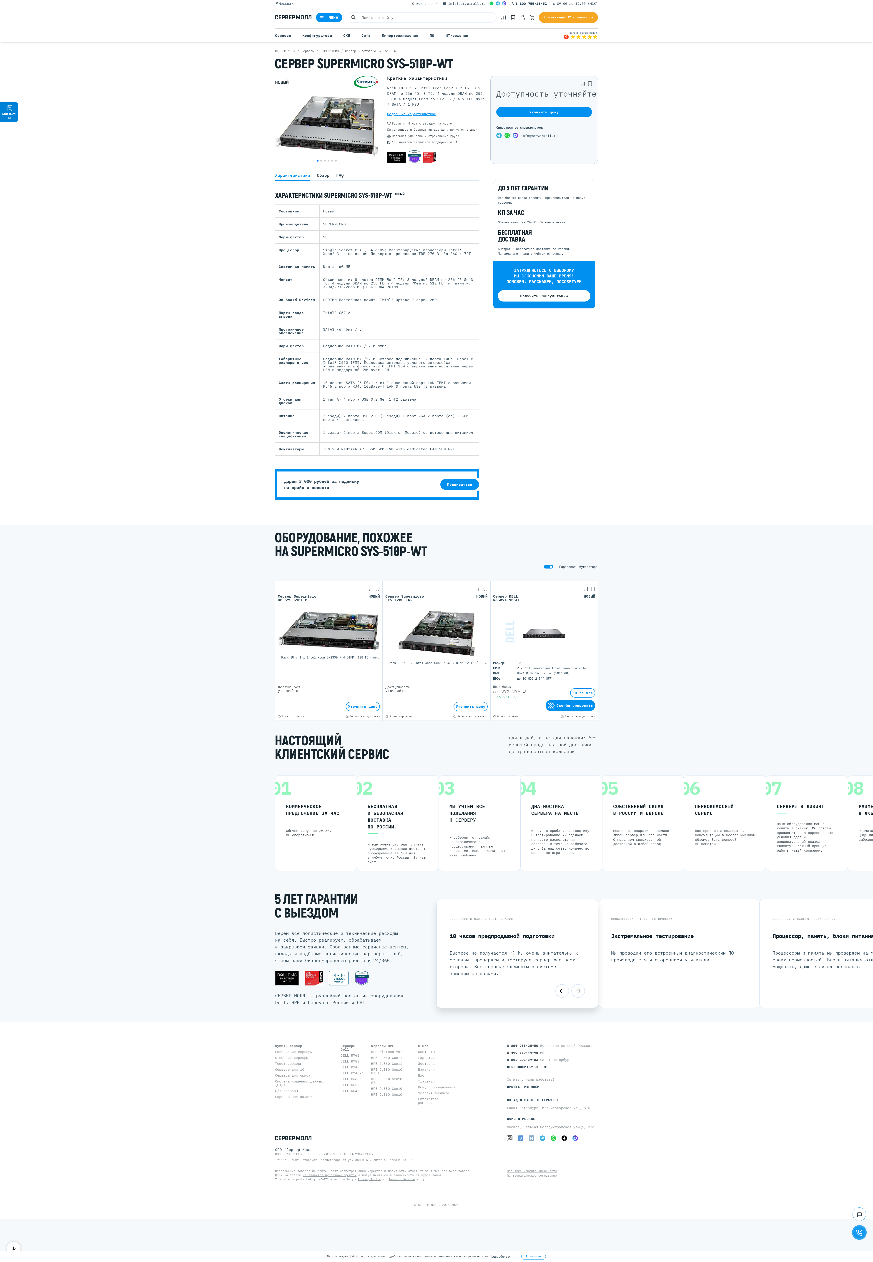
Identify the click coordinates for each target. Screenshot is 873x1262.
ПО (432, 35)
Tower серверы (288, 1063)
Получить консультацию (544, 296)
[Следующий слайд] (578, 991)
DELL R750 (350, 1061)
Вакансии (426, 1069)
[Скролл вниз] (13, 1248)
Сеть (366, 35)
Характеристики (292, 175)
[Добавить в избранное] (590, 83)
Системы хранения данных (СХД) (299, 1083)
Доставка (426, 1063)
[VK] (520, 1138)
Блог (422, 1075)
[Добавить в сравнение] (583, 83)
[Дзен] (564, 1138)
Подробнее (499, 1256)
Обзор (323, 175)
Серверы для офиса (292, 1075)
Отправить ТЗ (9, 116)
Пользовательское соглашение (532, 1175)
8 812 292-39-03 (523, 1059)
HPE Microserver (386, 1052)
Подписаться (459, 484)
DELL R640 (350, 1091)
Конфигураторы (317, 35)
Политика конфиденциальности (532, 1171)
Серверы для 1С (289, 1069)
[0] (503, 17)
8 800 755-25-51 (531, 3)
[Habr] (531, 1138)
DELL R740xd (352, 1073)
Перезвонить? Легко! (527, 1067)
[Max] (504, 3)
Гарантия (426, 1057)
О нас (423, 1046)
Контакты (426, 1052)
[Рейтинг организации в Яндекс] (580, 35)
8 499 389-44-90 (523, 1052)
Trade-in (426, 1081)
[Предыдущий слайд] (562, 991)
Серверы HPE (382, 1046)
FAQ (340, 175)
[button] (318, 161)
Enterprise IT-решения (432, 1101)
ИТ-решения (457, 35)
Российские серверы (294, 1052)
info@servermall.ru (467, 3)
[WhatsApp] (491, 3)
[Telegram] (498, 3)
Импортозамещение (400, 35)
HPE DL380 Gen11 (386, 1057)
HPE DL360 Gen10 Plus (386, 1081)
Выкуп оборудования (437, 1087)
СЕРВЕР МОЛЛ (428, 1205)
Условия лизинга (433, 1093)
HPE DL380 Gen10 (386, 1088)
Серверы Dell (348, 1048)
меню (333, 17)
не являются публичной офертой (329, 1175)
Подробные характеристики (411, 114)
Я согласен (534, 1256)
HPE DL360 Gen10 (386, 1094)
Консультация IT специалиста (568, 17)
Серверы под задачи (294, 1097)
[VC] (509, 1138)
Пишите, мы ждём (523, 1086)
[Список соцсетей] (859, 1214)
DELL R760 (350, 1055)
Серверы (283, 35)
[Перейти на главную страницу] (293, 17)
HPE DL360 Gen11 (386, 1063)
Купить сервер (288, 1046)
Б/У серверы (286, 1091)
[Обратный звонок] (859, 1232)
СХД (346, 35)
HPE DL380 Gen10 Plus (386, 1071)
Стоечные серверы (291, 1057)
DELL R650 (350, 1085)
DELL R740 (350, 1067)
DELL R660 (350, 1079)
